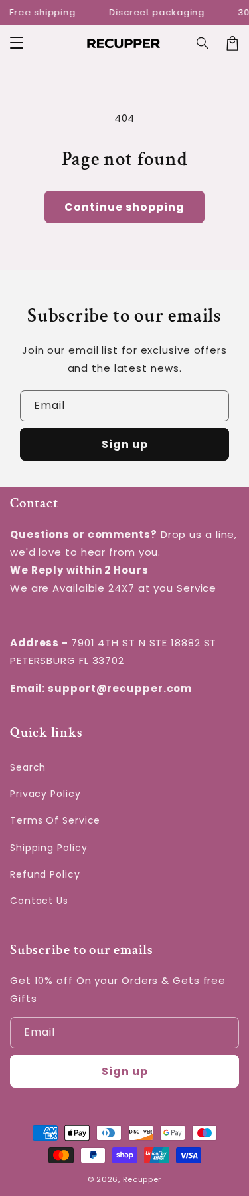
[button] (16, 43)
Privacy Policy (45, 793)
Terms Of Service (55, 820)
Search (28, 767)
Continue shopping (124, 207)
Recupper (142, 1179)
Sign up (125, 444)
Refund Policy (45, 874)
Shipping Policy (49, 847)
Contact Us (39, 900)
